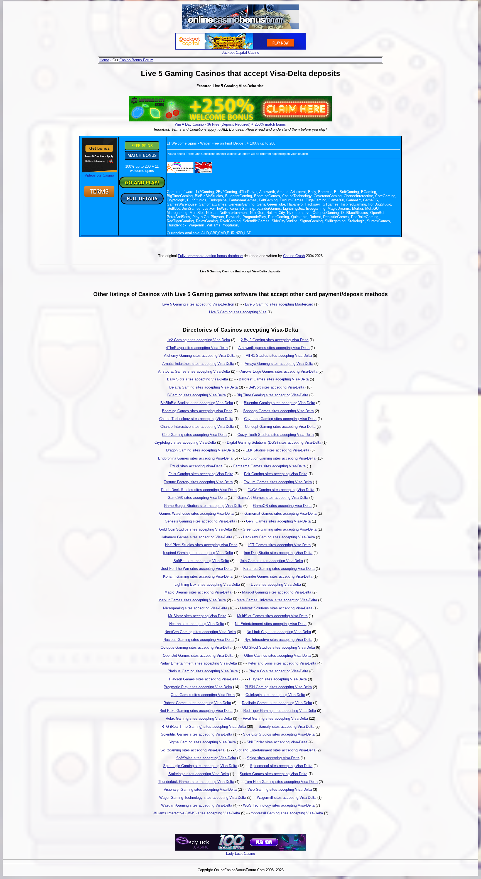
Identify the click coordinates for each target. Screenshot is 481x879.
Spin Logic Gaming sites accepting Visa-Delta (200, 766)
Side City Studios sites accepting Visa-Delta (279, 734)
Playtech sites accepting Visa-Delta (278, 679)
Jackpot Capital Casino (240, 52)
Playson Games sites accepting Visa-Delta (203, 679)
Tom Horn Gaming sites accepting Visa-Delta (281, 782)
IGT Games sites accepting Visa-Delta (279, 545)
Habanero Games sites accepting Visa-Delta (196, 537)
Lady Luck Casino (240, 853)
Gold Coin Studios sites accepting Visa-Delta (195, 529)
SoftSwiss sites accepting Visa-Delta (206, 758)
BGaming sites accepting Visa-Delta (196, 395)
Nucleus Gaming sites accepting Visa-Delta (198, 640)
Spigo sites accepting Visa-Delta (273, 758)
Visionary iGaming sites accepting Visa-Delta (200, 789)
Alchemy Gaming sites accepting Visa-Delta (199, 355)
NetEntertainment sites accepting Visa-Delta (270, 624)
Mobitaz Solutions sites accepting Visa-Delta (276, 608)
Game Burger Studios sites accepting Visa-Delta (203, 506)
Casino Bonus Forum (136, 60)
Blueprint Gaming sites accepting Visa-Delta (279, 403)
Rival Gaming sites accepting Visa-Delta (275, 718)
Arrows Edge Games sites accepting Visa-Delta (278, 371)
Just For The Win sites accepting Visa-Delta (196, 569)
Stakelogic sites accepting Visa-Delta (198, 774)
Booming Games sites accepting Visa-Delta (197, 411)
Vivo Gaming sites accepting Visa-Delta (279, 789)
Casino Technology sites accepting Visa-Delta (196, 419)
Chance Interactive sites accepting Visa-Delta (197, 426)
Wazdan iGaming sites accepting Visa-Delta (196, 805)
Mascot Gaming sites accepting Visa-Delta (276, 592)
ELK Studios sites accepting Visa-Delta (277, 450)
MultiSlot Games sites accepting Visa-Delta (272, 616)
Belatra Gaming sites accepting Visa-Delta (203, 387)
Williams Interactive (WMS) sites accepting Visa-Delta (196, 813)
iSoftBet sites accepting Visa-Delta (201, 561)
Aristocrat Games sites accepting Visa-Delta (194, 371)
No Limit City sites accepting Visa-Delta (279, 632)
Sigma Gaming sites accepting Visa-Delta (202, 742)
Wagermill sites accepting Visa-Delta (286, 797)
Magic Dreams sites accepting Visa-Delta (198, 592)
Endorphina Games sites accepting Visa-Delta (195, 458)
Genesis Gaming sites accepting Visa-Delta (200, 521)
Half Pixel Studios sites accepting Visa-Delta (201, 545)
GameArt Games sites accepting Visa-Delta (272, 497)
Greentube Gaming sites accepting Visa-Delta (279, 529)
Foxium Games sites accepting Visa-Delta (278, 482)
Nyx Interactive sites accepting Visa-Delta (278, 640)
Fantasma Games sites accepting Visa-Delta (269, 466)
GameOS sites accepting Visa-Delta (282, 506)
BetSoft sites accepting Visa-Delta (276, 387)
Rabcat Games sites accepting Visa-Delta (197, 703)
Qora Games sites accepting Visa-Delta (203, 695)
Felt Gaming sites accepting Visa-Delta (275, 474)
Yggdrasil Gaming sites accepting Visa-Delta (287, 813)
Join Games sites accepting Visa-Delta (271, 561)
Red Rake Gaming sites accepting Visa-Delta (195, 711)
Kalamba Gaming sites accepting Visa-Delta (279, 569)
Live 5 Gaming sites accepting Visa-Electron (198, 304)
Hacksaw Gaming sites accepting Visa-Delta (279, 537)
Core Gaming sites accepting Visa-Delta (194, 435)
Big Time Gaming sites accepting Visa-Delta (272, 395)
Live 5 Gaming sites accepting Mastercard (279, 304)
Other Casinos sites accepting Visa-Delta (277, 655)
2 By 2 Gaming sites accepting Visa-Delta (274, 340)
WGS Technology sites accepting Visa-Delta (279, 805)
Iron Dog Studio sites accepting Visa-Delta (278, 553)
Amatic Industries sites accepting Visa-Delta (198, 364)
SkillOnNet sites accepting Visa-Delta (277, 742)
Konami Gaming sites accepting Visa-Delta (197, 576)
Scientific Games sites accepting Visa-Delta (196, 734)
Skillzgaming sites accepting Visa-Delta (192, 750)
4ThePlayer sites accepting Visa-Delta (197, 348)
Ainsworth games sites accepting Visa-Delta (274, 348)
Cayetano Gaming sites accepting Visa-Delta (280, 419)
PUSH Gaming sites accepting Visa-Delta (278, 687)
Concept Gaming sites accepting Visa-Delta (280, 426)
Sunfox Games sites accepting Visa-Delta (273, 774)
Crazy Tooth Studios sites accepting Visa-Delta (275, 435)
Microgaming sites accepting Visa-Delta (195, 608)
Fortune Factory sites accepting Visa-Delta (198, 482)
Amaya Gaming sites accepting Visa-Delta (279, 364)
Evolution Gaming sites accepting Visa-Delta (279, 458)
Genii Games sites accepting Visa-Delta (278, 521)
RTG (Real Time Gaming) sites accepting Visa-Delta (203, 726)
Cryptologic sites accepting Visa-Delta (185, 442)
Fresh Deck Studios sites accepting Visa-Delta (199, 490)
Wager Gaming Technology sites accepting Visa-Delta (202, 797)
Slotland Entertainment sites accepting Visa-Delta (275, 750)
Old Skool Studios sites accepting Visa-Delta (278, 647)
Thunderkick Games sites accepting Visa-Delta (196, 782)
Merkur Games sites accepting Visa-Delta (192, 600)
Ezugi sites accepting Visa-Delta (196, 466)
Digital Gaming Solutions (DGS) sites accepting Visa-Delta (274, 442)
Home (104, 60)
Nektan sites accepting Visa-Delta (196, 624)
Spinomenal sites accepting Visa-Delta (281, 766)
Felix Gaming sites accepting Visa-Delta (200, 474)
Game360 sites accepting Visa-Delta (197, 497)
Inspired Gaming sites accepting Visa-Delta (198, 553)
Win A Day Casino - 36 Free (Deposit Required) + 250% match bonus (230, 124)
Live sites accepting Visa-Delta (276, 584)
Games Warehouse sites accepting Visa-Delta (196, 513)
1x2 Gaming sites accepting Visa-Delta (198, 340)
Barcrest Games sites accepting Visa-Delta (274, 379)
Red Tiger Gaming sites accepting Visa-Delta (279, 711)
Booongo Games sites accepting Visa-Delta (278, 411)
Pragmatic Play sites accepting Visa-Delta (198, 687)
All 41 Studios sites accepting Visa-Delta (279, 355)
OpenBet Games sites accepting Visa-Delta (198, 655)
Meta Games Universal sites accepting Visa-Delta (277, 600)
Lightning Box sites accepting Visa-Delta (207, 584)
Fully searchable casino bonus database (210, 256)
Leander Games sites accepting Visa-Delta (277, 576)
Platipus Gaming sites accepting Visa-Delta (203, 671)
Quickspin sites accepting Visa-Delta (275, 695)
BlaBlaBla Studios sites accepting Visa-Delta (196, 403)
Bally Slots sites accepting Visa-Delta (197, 379)
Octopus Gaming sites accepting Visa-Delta (196, 647)
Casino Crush (294, 256)
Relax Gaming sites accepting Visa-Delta (199, 718)
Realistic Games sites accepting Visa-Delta (277, 703)
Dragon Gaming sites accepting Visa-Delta (200, 450)
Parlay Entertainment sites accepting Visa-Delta (198, 663)
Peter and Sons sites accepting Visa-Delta (282, 663)
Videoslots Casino (99, 175)
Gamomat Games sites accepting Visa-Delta (280, 513)
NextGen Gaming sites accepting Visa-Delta (200, 632)
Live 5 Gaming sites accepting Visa (237, 312)
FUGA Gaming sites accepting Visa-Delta (280, 490)
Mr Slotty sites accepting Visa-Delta (197, 616)
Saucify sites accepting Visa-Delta (286, 726)
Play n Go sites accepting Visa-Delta (278, 671)
